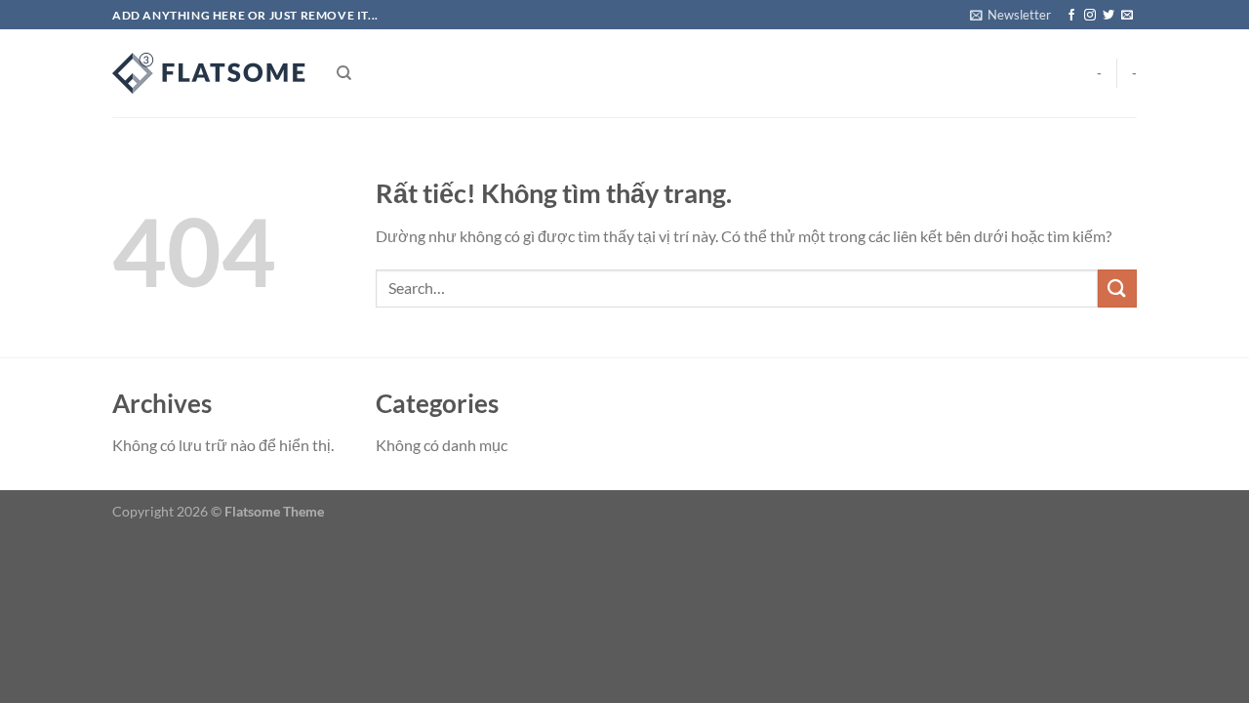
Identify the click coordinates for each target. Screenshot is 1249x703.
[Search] (344, 73)
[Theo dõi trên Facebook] (1071, 15)
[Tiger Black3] (209, 73)
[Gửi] (1117, 288)
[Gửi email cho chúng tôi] (1127, 15)
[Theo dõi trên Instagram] (1090, 15)
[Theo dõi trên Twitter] (1108, 15)
